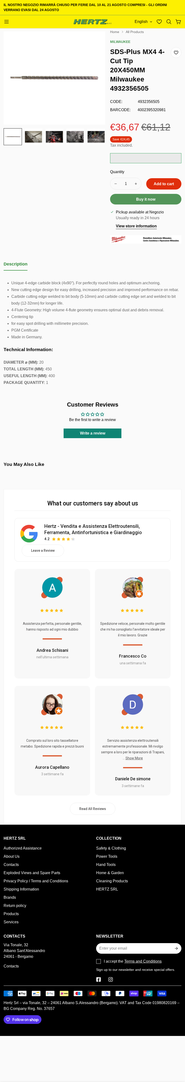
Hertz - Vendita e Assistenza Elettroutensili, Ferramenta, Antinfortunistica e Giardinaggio (93, 529)
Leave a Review (43, 550)
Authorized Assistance (23, 848)
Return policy (15, 906)
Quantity (117, 172)
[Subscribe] (176, 948)
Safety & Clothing (111, 848)
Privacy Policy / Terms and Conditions (36, 881)
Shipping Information (21, 889)
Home (114, 32)
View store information (136, 226)
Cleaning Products (112, 881)
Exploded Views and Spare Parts (32, 873)
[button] (169, 22)
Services (11, 922)
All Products (135, 32)
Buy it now (145, 199)
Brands (10, 897)
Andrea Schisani (52, 650)
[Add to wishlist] (176, 52)
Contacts (11, 865)
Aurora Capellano (52, 767)
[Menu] (6, 22)
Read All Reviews (92, 809)
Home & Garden (110, 873)
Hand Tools (106, 865)
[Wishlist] (159, 22)
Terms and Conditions (143, 961)
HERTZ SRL (107, 889)
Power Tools (106, 856)
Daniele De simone (133, 778)
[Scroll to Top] (175, 1055)
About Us (12, 856)
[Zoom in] (95, 41)
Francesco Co (132, 656)
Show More (134, 758)
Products (11, 914)
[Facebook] (98, 979)
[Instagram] (110, 979)
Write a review (92, 433)
